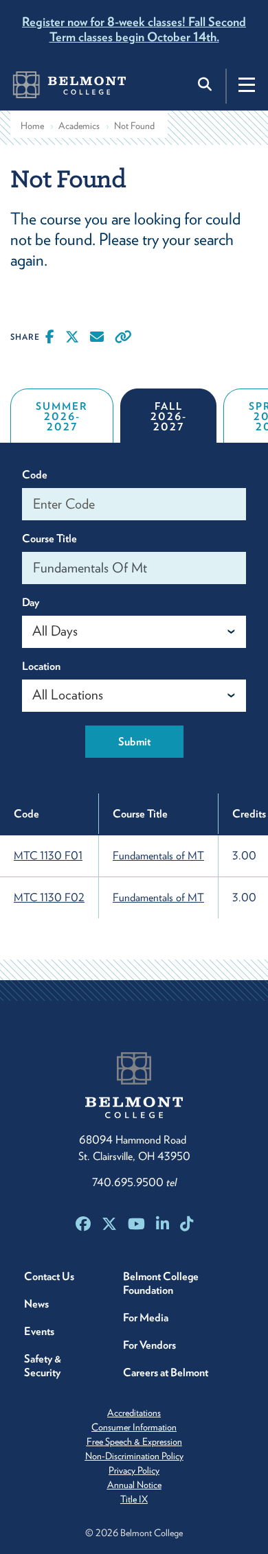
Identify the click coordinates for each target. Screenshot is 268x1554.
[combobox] (134, 632)
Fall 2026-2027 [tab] (168, 416)
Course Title (49, 538)
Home (32, 125)
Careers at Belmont (165, 1372)
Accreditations (134, 1412)
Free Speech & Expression (134, 1441)
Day (30, 602)
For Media (145, 1317)
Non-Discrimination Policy (134, 1455)
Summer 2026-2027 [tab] (62, 416)
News (36, 1303)
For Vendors (149, 1345)
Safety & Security (42, 1365)
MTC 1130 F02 (49, 897)
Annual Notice (134, 1484)
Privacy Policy (134, 1470)
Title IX (134, 1499)
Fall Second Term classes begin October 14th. (134, 29)
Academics (79, 125)
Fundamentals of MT (158, 855)
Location (41, 666)
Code (34, 474)
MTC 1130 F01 (48, 855)
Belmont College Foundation (161, 1283)
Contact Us (49, 1276)
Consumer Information (134, 1427)
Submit (134, 741)
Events (39, 1331)
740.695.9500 (134, 1182)
